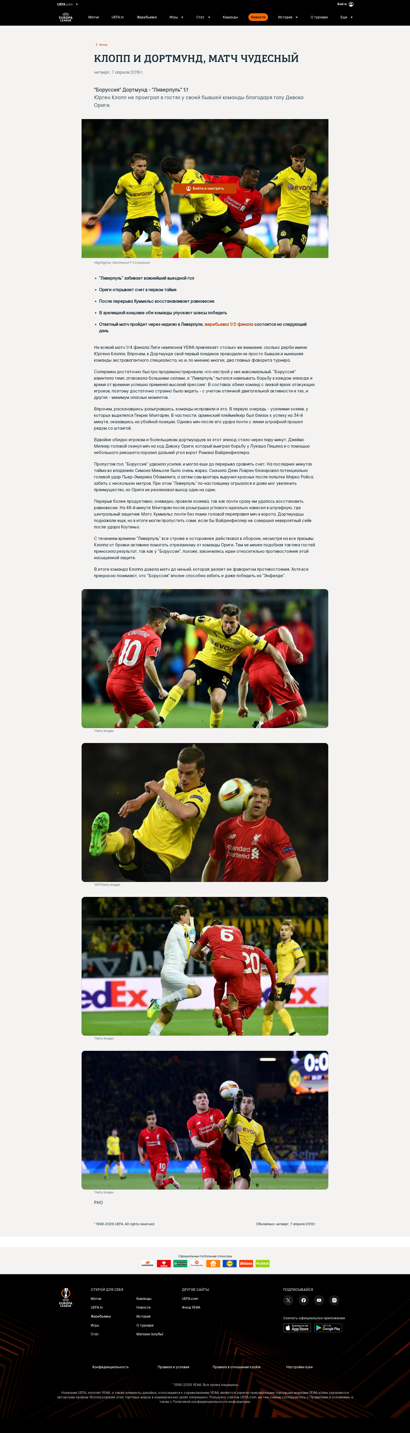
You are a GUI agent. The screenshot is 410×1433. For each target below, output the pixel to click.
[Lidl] (230, 1264)
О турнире (145, 1325)
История (143, 1316)
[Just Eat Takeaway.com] (213, 1264)
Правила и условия (173, 1367)
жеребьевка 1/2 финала (229, 324)
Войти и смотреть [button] (208, 188)
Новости (143, 1307)
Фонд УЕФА (191, 1307)
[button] (176, 17)
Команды (143, 1298)
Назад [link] (103, 44)
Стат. (95, 1334)
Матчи (96, 1298)
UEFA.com (190, 1298)
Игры (95, 1325)
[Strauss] (164, 1264)
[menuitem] (95, 17)
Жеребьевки (101, 1316)
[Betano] (246, 1264)
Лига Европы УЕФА (65, 17)
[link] (94, 17)
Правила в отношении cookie (237, 1367)
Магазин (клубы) (149, 1334)
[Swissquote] (197, 1264)
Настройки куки (299, 1367)
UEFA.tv (97, 1307)
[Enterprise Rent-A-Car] (180, 1264)
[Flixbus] (262, 1264)
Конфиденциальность (110, 1367)
